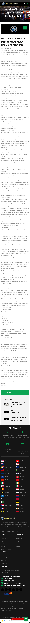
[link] (26, 15)
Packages (3, 560)
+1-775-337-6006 (9, 581)
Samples (3, 546)
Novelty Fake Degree (6, 555)
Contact (3, 543)
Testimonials (19, 538)
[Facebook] (2, 589)
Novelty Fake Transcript (7, 558)
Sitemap (18, 546)
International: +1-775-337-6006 (12, 583)
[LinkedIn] (9, 589)
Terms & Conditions (6, 549)
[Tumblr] (17, 589)
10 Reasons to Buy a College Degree (16, 411)
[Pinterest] (13, 589)
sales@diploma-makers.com (11, 576)
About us (3, 538)
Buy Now (3, 541)
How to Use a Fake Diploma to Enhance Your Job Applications (18, 404)
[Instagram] (6, 589)
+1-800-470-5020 (9, 578)
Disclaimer (18, 543)
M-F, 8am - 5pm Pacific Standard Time (14, 585)
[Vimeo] (20, 589)
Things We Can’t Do (21, 541)
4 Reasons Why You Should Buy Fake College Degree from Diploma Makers (18, 418)
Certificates (4, 563)
